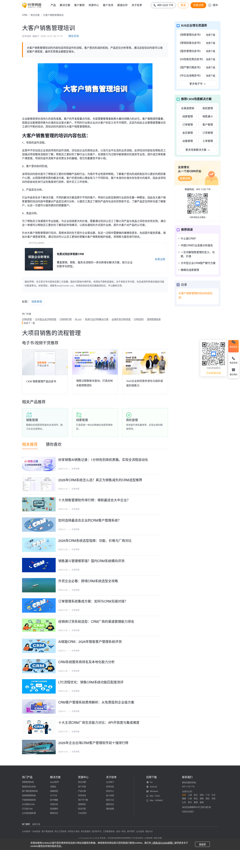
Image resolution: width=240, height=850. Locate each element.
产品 (53, 5)
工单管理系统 (109, 831)
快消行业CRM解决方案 (96, 319)
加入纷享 (110, 795)
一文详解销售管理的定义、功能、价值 (198, 254)
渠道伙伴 (122, 5)
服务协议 (110, 804)
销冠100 (149, 831)
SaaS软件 (54, 782)
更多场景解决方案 (197, 150)
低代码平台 (97, 831)
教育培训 (54, 813)
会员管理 (187, 133)
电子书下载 (83, 799)
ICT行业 (53, 795)
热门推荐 (26, 824)
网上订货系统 (60, 831)
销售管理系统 (28, 782)
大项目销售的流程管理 (51, 332)
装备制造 (54, 791)
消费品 (53, 786)
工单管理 (207, 141)
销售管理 (37, 301)
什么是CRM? (188, 238)
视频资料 (82, 804)
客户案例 (79, 5)
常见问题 (82, 782)
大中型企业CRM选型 (45, 319)
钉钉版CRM (27, 808)
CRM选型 (27, 319)
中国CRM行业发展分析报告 (197, 245)
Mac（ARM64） (157, 800)
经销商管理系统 (29, 795)
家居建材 (54, 808)
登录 (183, 5)
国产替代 (131, 831)
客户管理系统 (47, 831)
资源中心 (93, 5)
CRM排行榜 (66, 319)
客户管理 (207, 124)
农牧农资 (54, 804)
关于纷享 (137, 5)
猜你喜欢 (54, 444)
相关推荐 (30, 444)
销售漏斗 (207, 116)
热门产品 (27, 777)
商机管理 (207, 108)
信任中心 (110, 791)
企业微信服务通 (29, 813)
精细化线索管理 (190, 270)
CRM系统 (36, 831)
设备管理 (187, 141)
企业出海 (140, 831)
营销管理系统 (154, 319)
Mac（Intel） (155, 795)
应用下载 (151, 777)
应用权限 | (149, 838)
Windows (154, 791)
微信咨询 (73, 36)
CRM (24, 15)
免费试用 (198, 5)
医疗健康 (54, 799)
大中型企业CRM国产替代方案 (198, 263)
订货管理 (207, 133)
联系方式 (110, 799)
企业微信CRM (28, 804)
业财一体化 (121, 831)
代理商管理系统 (29, 799)
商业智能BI (85, 831)
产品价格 (82, 791)
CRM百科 (139, 319)
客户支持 (108, 5)
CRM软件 (26, 831)
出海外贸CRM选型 (121, 319)
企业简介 (110, 782)
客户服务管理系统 (30, 791)
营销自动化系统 (29, 786)
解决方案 (65, 5)
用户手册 (82, 786)
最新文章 (36, 824)
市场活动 (82, 795)
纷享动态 (110, 786)
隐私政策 (110, 808)
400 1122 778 (203, 189)
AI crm (78, 319)
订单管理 (187, 124)
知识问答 (35, 15)
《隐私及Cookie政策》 (162, 842)
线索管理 (187, 116)
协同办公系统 (74, 831)
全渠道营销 (187, 108)
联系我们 (187, 777)
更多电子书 (197, 83)
